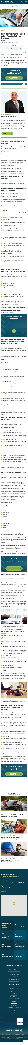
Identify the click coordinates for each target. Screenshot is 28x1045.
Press (14, 1012)
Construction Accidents (14, 988)
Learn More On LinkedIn (19, 926)
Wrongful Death (14, 991)
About (14, 1008)
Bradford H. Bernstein (7, 114)
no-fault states (8, 482)
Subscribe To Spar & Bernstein (6, 936)
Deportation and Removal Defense (14, 971)
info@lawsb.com (7, 892)
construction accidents (6, 719)
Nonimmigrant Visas (14, 976)
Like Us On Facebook (6, 946)
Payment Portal (14, 1005)
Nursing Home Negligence (14, 998)
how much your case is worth (13, 469)
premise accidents (16, 719)
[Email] (20, 48)
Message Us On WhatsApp (7, 956)
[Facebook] (7, 48)
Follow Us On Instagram (19, 946)
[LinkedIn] (12, 48)
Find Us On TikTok (18, 956)
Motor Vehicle (14, 990)
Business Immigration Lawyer (14, 981)
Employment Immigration (14, 969)
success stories (22, 758)
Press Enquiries (14, 1013)
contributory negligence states (9, 595)
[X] (16, 48)
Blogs (3, 29)
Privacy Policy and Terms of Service (14, 1007)
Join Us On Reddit (18, 936)
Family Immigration (14, 972)
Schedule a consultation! (13, 774)
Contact (14, 1010)
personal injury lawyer (14, 561)
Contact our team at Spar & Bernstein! (13, 78)
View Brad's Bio (6, 133)
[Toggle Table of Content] (23, 84)
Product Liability (14, 995)
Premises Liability (14, 993)
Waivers (14, 977)
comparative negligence (13, 582)
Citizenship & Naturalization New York (14, 979)
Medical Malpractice (14, 996)
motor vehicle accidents (14, 717)
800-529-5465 (6, 887)
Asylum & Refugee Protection (14, 974)
